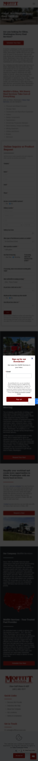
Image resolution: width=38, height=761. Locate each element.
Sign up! (19, 399)
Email (8, 371)
